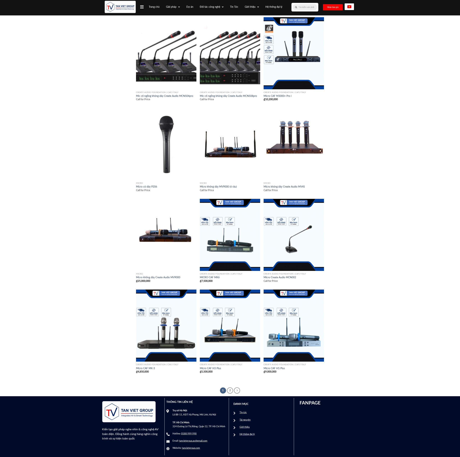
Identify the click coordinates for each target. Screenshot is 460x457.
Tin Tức (234, 7)
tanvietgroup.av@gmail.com (193, 441)
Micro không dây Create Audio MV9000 (158, 277)
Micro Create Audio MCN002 (280, 277)
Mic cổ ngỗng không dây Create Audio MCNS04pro (164, 96)
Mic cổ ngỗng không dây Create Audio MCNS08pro (228, 96)
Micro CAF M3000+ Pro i (277, 96)
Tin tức (243, 412)
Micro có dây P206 (146, 186)
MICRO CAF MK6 (210, 277)
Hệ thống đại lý (273, 7)
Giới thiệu (250, 7)
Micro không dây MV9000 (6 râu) (218, 186)
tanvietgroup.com (191, 448)
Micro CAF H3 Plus (210, 368)
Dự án (189, 7)
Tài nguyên (245, 420)
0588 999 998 (189, 434)
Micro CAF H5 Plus (274, 368)
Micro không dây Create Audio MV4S (284, 186)
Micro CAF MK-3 (145, 368)
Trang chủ (154, 7)
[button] (142, 7)
